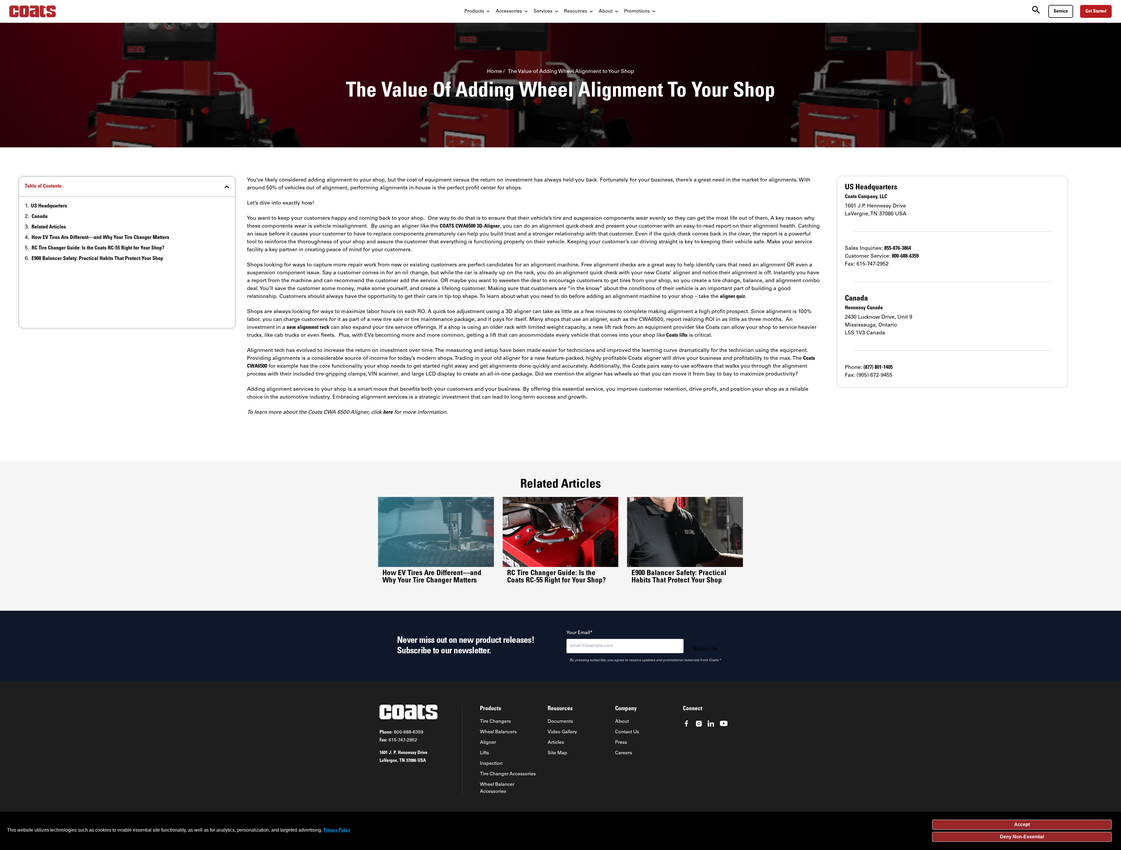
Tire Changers (495, 721)
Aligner (488, 742)
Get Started (1095, 11)
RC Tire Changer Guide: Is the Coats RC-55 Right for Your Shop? (98, 248)
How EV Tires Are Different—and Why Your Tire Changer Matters (100, 237)
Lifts (484, 753)
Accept (1022, 824)
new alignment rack (308, 327)
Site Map (557, 753)
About (622, 721)
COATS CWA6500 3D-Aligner (470, 226)
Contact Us (627, 732)
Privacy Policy (336, 830)
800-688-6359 (905, 256)
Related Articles (49, 227)
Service (1061, 11)
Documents (560, 721)
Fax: (398, 740)
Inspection (491, 763)
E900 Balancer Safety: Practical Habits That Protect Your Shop (97, 258)
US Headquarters (49, 206)
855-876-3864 (897, 248)
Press (621, 742)
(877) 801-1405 (878, 367)
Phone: (401, 732)
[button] (226, 186)
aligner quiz (732, 296)
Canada (40, 216)
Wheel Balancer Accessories (497, 788)
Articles (556, 742)
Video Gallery (562, 732)
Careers (623, 753)
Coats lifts (676, 335)
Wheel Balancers (498, 732)
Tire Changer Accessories (508, 774)
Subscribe (705, 649)
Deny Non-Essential (1022, 836)
